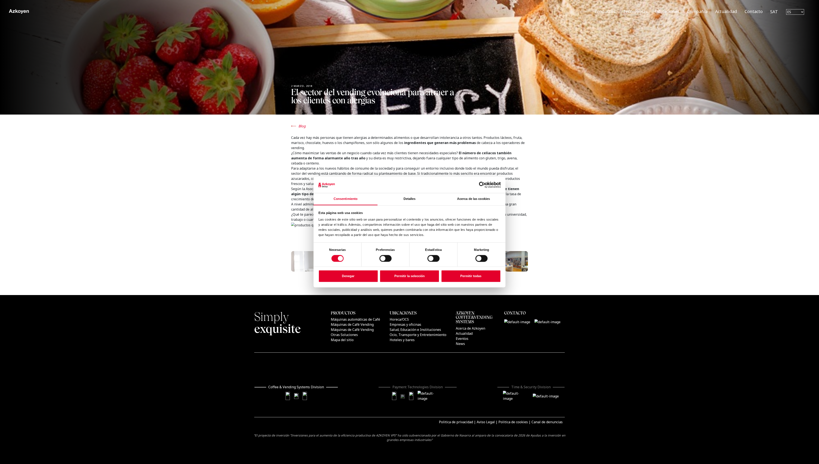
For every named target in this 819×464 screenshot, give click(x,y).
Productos (605, 11)
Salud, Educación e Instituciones (415, 329)
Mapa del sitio (342, 339)
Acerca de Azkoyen (470, 328)
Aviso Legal (486, 422)
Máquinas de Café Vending (352, 324)
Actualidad (726, 11)
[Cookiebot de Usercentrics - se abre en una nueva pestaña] (482, 185)
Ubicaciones (667, 11)
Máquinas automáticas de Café (355, 319)
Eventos (462, 338)
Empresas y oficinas (405, 324)
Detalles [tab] (410, 199)
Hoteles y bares (402, 339)
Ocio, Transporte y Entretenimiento (418, 334)
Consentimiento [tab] (345, 199)
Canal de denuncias (547, 422)
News (460, 343)
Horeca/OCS (399, 319)
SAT (774, 12)
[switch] (385, 258)
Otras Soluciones (344, 334)
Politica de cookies (513, 422)
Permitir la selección (409, 276)
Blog (302, 126)
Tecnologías (635, 11)
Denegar (348, 276)
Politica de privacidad (456, 422)
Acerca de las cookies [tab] (473, 199)
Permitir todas (470, 276)
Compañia (697, 11)
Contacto (754, 11)
